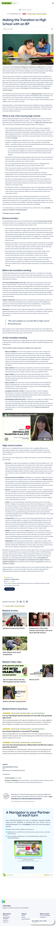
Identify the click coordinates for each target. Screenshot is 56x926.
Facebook (42, 917)
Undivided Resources (15, 13)
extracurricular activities (45, 221)
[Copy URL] (52, 29)
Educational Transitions (42, 13)
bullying (27, 530)
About (23, 915)
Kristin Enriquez (10, 778)
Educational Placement (36, 742)
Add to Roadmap (9, 589)
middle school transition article (43, 122)
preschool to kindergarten (21, 67)
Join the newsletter (45, 915)
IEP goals (14, 138)
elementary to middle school (37, 67)
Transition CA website (8, 563)
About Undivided (26, 919)
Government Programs (6, 918)
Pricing (23, 917)
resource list (39, 561)
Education (6, 915)
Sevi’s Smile (24, 88)
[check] (51, 921)
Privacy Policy (34, 922)
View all (5, 922)
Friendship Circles (47, 479)
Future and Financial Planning (37, 713)
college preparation (36, 93)
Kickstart (27, 824)
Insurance (5, 920)
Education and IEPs (32, 13)
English (14, 3)
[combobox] (15, 3)
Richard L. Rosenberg (11, 780)
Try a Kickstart (27, 868)
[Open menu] (53, 3)
